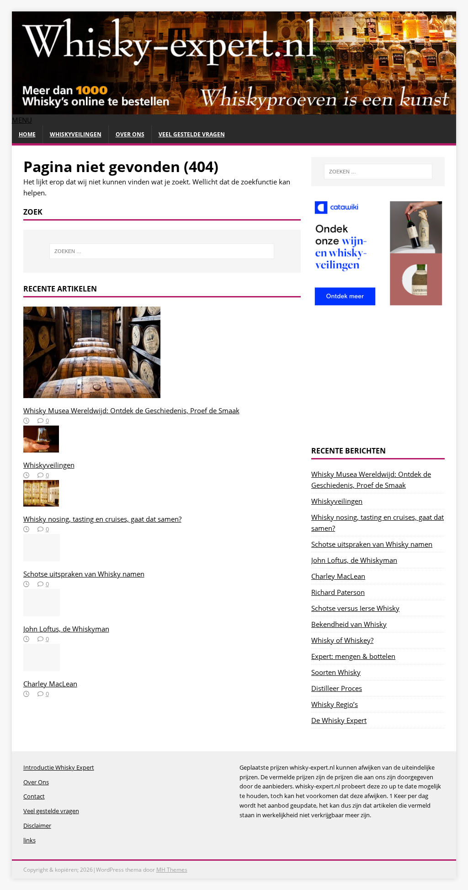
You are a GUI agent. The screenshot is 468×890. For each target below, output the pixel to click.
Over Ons (130, 134)
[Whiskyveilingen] (41, 447)
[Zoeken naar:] (162, 251)
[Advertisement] (378, 377)
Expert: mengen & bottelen (353, 656)
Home (27, 134)
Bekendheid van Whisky (349, 624)
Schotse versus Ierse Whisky (355, 608)
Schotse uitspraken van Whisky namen (83, 573)
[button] (22, 119)
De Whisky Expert (339, 720)
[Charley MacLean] (41, 665)
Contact (34, 796)
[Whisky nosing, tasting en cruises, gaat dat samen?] (41, 501)
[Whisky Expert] (234, 108)
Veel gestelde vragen (192, 134)
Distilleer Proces (336, 688)
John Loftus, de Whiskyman (66, 628)
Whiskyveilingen (75, 134)
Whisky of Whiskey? (342, 640)
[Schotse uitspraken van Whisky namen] (41, 556)
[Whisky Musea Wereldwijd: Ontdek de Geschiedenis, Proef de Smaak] (91, 392)
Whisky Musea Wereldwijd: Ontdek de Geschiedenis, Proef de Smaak (131, 410)
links (29, 840)
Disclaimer (37, 825)
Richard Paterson (338, 592)
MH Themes (171, 870)
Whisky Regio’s (334, 704)
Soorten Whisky (336, 672)
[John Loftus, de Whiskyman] (41, 610)
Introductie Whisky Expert (58, 767)
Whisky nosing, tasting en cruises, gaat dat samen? (102, 518)
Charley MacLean (50, 683)
